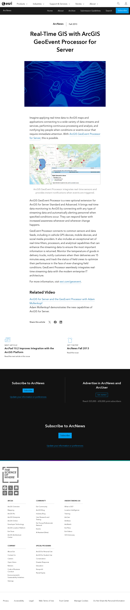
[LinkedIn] (16, 488)
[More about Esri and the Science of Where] (10, 475)
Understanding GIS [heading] (72, 501)
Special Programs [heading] (43, 545)
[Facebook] (5, 488)
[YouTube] (16, 493)
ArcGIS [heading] (10, 501)
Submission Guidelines (90, 11)
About (60, 11)
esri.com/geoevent (70, 282)
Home (50, 11)
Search (109, 11)
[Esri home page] (7, 4)
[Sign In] (126, 4)
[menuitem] (17, 507)
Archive (72, 11)
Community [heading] (41, 501)
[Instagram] (10, 493)
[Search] (118, 3)
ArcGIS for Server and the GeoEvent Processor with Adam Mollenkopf (62, 301)
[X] (10, 488)
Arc (58, 24)
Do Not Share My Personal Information (109, 600)
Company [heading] (11, 545)
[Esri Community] (5, 493)
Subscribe (122, 10)
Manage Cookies (81, 600)
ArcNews (7, 10)
